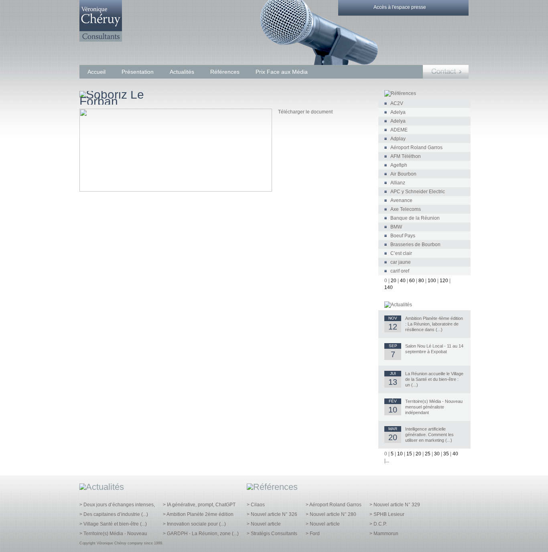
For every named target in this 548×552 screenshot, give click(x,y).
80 (421, 280)
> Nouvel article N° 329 (394, 505)
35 (446, 454)
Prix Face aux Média (282, 72)
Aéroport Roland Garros (416, 147)
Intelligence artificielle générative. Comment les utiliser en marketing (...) (429, 435)
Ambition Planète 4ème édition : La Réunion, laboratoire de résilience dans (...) (434, 324)
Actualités (182, 72)
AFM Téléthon (405, 156)
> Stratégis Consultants (272, 533)
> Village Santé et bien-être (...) (113, 524)
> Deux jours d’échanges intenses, (117, 505)
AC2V (396, 103)
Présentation (138, 72)
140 (388, 287)
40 (403, 280)
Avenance (401, 200)
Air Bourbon (403, 174)
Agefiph (398, 165)
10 (400, 454)
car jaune (400, 262)
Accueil (96, 72)
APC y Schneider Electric (417, 191)
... (387, 460)
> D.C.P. (378, 524)
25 (427, 454)
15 (409, 454)
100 (432, 280)
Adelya (398, 112)
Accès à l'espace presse (399, 7)
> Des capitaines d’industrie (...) (113, 514)
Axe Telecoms (405, 209)
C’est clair (401, 253)
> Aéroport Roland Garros (333, 505)
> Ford (313, 533)
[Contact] (446, 72)
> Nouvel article (264, 524)
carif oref (399, 271)
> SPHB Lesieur (386, 514)
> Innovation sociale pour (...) (194, 524)
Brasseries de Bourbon (415, 244)
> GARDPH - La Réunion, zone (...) (201, 533)
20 (393, 280)
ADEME (399, 130)
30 (437, 454)
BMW (396, 227)
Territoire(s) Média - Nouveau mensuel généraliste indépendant (434, 407)
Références (224, 72)
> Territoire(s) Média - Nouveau (113, 533)
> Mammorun (383, 533)
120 (444, 280)
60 (412, 280)
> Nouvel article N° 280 (331, 514)
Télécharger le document (305, 112)
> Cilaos (256, 505)
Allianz (397, 183)
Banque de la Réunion (415, 218)
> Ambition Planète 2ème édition (198, 514)
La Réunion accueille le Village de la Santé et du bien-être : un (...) (434, 379)
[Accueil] (100, 40)
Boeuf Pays (402, 236)
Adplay (398, 139)
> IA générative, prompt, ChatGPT (199, 505)
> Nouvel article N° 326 (272, 514)
